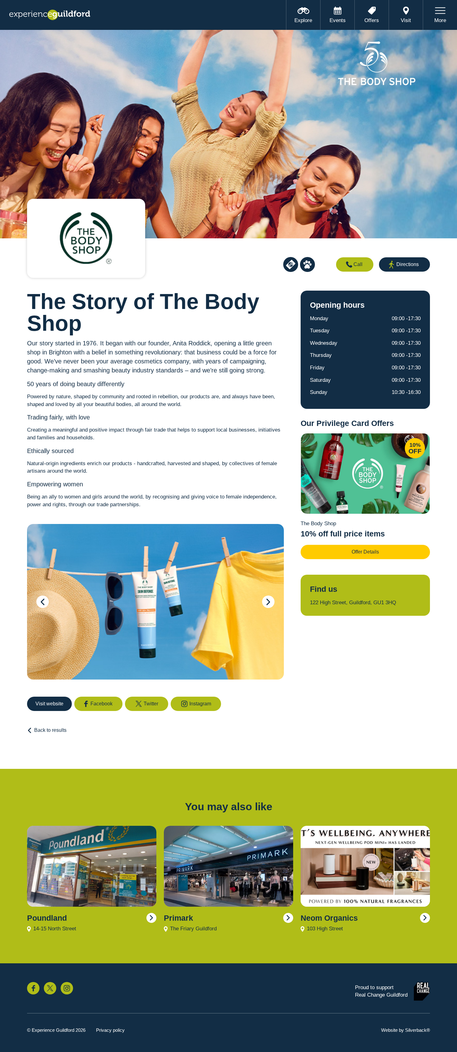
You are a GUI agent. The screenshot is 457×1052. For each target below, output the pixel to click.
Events (338, 20)
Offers (371, 20)
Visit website (49, 703)
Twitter (151, 703)
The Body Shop (318, 523)
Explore (303, 20)
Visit (406, 20)
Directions (407, 264)
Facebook (101, 703)
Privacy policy (110, 1030)
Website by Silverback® (405, 1030)
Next (268, 602)
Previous (42, 602)
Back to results (50, 730)
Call (357, 264)
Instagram (200, 703)
